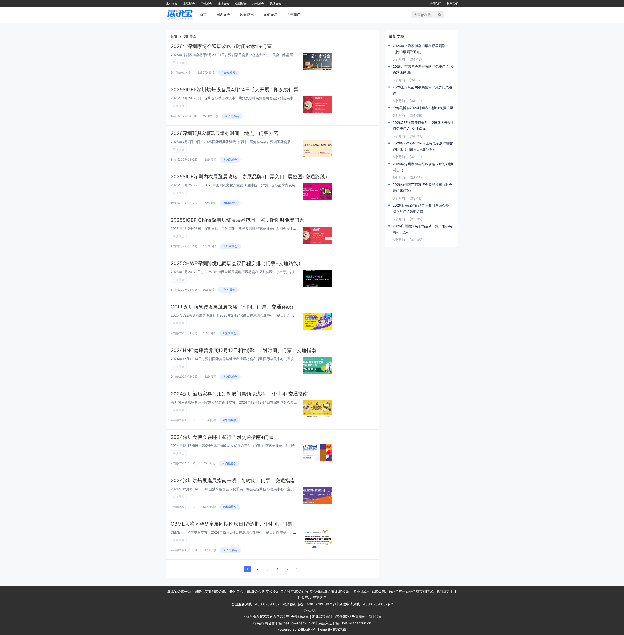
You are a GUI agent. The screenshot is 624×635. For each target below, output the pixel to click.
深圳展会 (223, 3)
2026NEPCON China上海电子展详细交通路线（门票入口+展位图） (423, 146)
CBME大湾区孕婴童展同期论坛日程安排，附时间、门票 (231, 524)
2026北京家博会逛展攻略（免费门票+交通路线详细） (423, 69)
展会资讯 (247, 14)
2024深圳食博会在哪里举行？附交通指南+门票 (222, 437)
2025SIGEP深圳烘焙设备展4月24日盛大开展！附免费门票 (235, 90)
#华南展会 (232, 116)
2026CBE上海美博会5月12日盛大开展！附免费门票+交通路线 (423, 125)
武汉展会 (275, 3)
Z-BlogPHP (306, 629)
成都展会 (241, 3)
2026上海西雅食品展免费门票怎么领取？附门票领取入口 (421, 208)
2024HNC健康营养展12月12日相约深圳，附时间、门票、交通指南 (243, 350)
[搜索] (440, 14)
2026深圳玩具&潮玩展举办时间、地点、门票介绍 (224, 133)
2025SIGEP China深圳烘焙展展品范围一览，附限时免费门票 (237, 220)
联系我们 (452, 3)
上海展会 (189, 3)
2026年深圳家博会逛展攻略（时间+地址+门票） (224, 46)
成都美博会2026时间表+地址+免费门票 (423, 108)
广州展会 (206, 3)
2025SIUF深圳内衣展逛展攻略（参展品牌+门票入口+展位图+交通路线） (250, 177)
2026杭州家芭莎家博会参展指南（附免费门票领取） (422, 188)
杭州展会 (258, 3)
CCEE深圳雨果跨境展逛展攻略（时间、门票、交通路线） (233, 307)
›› (297, 569)
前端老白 (340, 629)
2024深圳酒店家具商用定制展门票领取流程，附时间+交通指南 (239, 394)
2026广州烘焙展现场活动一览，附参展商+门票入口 (422, 229)
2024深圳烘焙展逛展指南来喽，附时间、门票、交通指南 (233, 480)
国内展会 (223, 14)
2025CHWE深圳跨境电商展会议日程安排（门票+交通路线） (237, 263)
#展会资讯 (228, 72)
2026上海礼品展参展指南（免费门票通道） (422, 90)
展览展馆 (270, 14)
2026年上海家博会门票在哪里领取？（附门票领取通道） (421, 49)
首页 (203, 14)
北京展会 (171, 3)
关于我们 (436, 3)
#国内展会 (229, 333)
